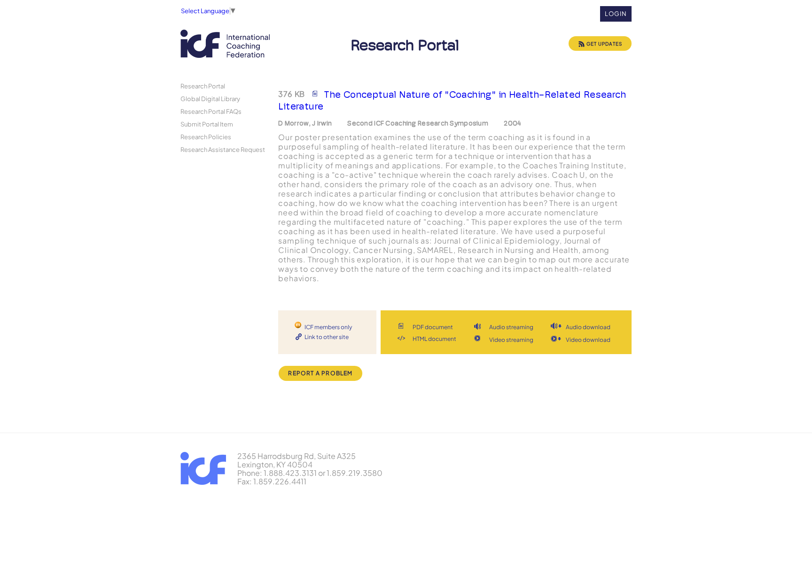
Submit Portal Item (206, 124)
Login (616, 13)
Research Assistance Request (222, 149)
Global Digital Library (210, 99)
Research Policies (205, 137)
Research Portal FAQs (211, 111)
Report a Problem (320, 373)
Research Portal (202, 86)
